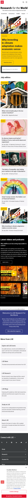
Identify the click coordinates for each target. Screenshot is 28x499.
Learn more (5, 262)
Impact (23, 13)
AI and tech (4, 13)
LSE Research (6, 373)
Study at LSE (6, 404)
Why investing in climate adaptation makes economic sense (13, 227)
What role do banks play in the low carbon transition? (12, 112)
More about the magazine (14, 331)
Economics (12, 13)
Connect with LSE (7, 437)
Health (18, 13)
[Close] (26, 467)
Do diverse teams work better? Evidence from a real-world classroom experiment (14, 140)
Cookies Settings (14, 491)
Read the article (8, 62)
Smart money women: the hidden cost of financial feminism (14, 198)
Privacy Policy (17, 488)
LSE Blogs (5, 389)
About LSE (5, 420)
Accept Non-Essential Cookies (14, 496)
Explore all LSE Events (9, 346)
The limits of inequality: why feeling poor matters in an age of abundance (13, 170)
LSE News (5, 361)
